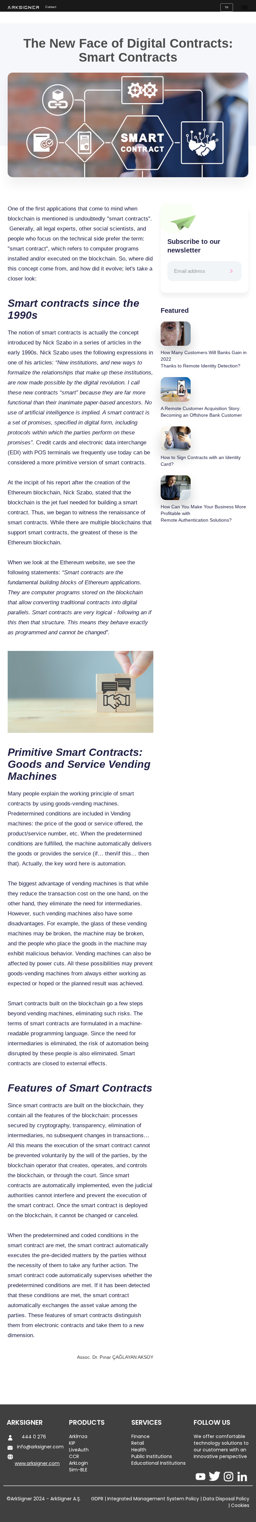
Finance (140, 1436)
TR (226, 7)
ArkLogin (78, 1463)
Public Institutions (151, 1456)
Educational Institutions (158, 1463)
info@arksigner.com (40, 1446)
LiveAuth (79, 1449)
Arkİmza (78, 1436)
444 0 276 (34, 1436)
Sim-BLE (78, 1469)
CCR (74, 1456)
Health (138, 1449)
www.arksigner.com (37, 1463)
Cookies (239, 1505)
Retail (137, 1443)
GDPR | (98, 1498)
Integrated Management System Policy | (154, 1498)
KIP (72, 1443)
